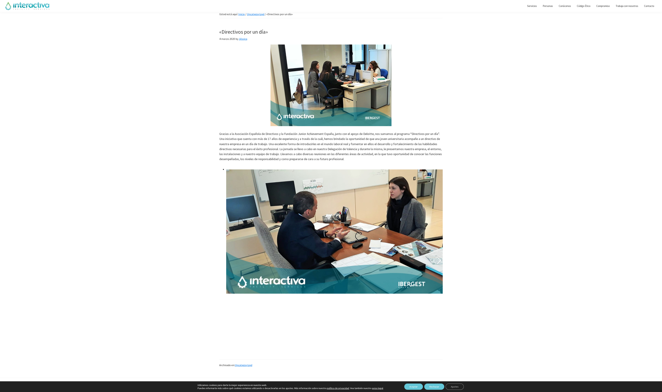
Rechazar (434, 386)
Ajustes (455, 386)
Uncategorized (243, 365)
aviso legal (377, 388)
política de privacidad (338, 388)
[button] (223, 260)
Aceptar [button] (413, 386)
